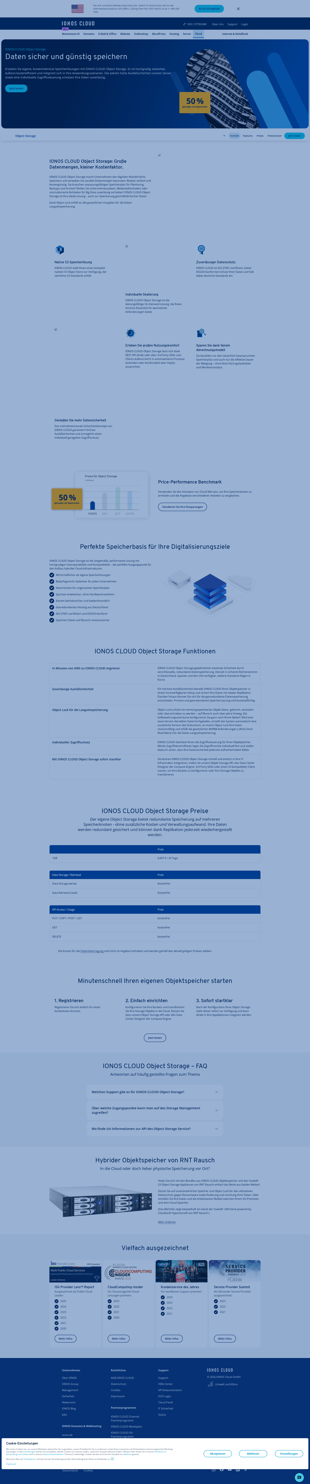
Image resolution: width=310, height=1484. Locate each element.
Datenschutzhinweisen (53, 1454)
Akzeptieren (29, 1459)
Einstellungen (29, 1451)
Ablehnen (253, 1453)
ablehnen (127, 1454)
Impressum (11, 1464)
